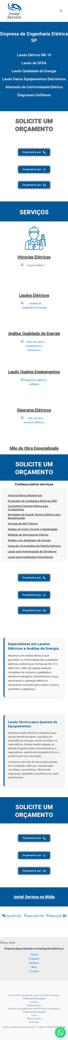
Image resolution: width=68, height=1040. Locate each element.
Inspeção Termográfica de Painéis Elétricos (34, 546)
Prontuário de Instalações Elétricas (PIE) (32, 501)
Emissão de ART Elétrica (22, 523)
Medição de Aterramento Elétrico (28, 534)
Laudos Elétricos (34, 295)
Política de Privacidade (34, 998)
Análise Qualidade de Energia (34, 333)
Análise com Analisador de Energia (29, 540)
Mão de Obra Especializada (34, 448)
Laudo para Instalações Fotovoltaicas (30, 557)
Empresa (34, 958)
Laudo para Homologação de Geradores (32, 551)
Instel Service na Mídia (34, 896)
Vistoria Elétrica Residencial (25, 495)
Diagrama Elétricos (34, 410)
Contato (34, 971)
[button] (4, 915)
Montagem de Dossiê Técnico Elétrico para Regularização (34, 516)
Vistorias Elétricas (34, 257)
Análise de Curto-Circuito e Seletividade (33, 529)
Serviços (34, 962)
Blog (34, 967)
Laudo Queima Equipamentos (34, 371)
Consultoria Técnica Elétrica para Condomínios (28, 508)
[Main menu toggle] (61, 11)
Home (34, 954)
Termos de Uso (34, 1005)
